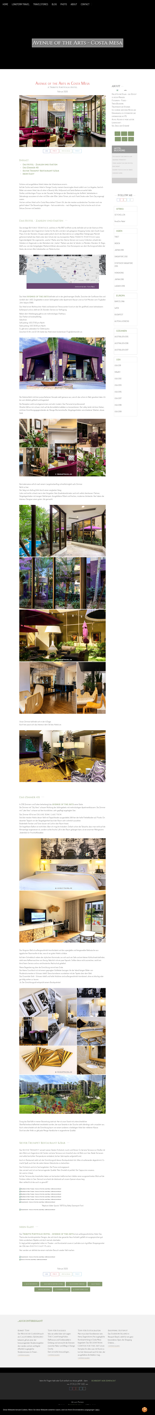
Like (46, 151)
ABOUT (74, 4)
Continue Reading (24, 1355)
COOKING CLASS (62, 1289)
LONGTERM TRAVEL (21, 4)
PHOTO (63, 4)
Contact (85, 4)
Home (5, 4)
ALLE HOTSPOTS (31, 1284)
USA (118, 359)
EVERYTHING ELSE (81, 1289)
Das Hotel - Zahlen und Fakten (40, 164)
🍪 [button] (145, 1410)
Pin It (55, 151)
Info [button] (97, 1410)
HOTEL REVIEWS (44, 1289)
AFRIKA (120, 209)
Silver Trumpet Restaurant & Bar (41, 170)
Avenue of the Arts (38, 296)
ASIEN (119, 231)
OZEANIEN (121, 331)
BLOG (54, 4)
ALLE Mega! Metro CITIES (53, 1284)
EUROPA (120, 295)
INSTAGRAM (66, 151)
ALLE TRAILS (95, 1284)
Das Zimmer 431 (31, 167)
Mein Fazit (28, 174)
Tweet (77, 151)
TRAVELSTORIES (40, 4)
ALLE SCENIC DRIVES (77, 1284)
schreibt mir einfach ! (103, 1380)
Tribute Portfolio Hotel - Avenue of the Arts (48, 1234)
